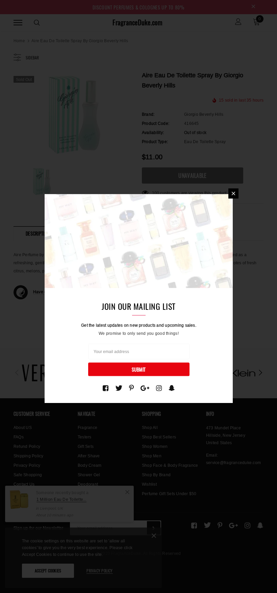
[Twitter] (118, 388)
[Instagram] (159, 388)
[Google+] (145, 388)
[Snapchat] (172, 388)
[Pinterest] (131, 388)
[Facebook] (105, 388)
